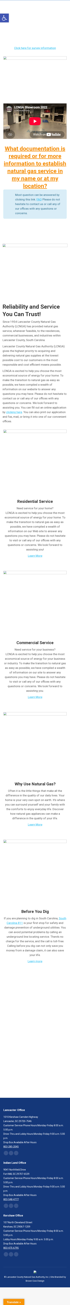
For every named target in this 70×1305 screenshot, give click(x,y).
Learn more (35, 961)
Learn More (35, 555)
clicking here (14, 412)
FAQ (39, 199)
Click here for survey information (35, 48)
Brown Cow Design (35, 1281)
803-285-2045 (50, 1046)
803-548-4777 (11, 1199)
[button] (4, 18)
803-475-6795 (11, 1247)
